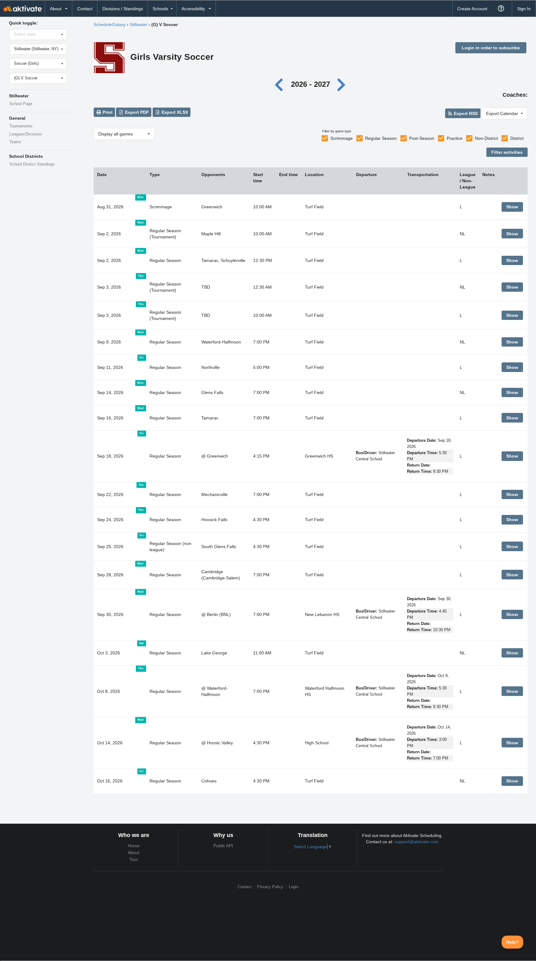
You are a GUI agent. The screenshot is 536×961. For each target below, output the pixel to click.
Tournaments (21, 126)
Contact (84, 8)
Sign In (524, 8)
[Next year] (341, 84)
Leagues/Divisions (25, 134)
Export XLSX (174, 112)
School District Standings (32, 164)
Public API (223, 845)
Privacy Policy (270, 887)
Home (134, 845)
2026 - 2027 (310, 84)
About (133, 852)
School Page (20, 104)
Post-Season (421, 138)
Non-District (486, 138)
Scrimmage (341, 138)
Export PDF (136, 112)
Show (512, 206)
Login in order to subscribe (491, 47)
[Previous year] (280, 84)
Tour (133, 859)
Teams (15, 142)
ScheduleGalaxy (110, 24)
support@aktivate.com (417, 841)
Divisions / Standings (122, 8)
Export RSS (465, 113)
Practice (454, 138)
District (517, 138)
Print (107, 112)
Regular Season (381, 138)
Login (293, 887)
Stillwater (138, 24)
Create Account (472, 8)
